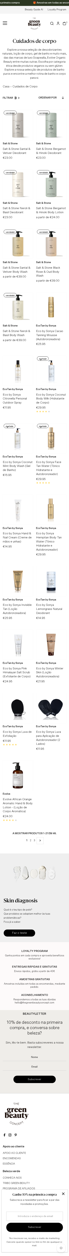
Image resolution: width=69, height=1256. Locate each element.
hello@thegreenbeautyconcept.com (34, 1003)
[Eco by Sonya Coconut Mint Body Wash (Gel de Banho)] (18, 438)
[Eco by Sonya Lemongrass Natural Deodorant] (51, 581)
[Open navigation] (5, 23)
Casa (6, 86)
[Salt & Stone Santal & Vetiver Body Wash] (18, 244)
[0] (64, 23)
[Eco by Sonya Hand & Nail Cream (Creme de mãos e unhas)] (18, 509)
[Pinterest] (16, 1135)
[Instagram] (10, 1135)
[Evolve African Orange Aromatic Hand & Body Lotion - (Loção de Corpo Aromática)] (18, 775)
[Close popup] (63, 1194)
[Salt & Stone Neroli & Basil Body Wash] (18, 307)
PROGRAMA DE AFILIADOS (19, 1188)
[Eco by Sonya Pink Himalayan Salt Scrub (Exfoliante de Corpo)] (18, 644)
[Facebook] (4, 1135)
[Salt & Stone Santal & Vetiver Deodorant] (18, 125)
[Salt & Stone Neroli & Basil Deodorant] (18, 184)
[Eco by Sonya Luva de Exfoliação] (18, 708)
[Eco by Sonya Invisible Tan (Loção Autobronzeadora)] (18, 581)
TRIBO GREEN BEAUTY (16, 1183)
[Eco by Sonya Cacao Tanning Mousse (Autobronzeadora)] (51, 307)
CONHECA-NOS (12, 1178)
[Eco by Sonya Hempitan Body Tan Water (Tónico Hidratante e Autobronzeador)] (51, 509)
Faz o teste (19, 932)
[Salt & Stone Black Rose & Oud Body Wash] (51, 244)
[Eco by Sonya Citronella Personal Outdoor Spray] (18, 370)
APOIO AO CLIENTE (14, 1153)
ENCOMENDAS (12, 1158)
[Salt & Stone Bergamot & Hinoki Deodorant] (51, 125)
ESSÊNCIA (9, 1164)
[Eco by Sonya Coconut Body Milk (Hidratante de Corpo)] (51, 370)
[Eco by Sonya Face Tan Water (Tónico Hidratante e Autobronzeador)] (51, 438)
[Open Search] (52, 23)
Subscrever (34, 1079)
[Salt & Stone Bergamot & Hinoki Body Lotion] (51, 184)
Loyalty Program (57, 9)
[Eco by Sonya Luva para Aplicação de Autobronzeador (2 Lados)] (51, 708)
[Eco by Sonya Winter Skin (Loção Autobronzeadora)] (51, 644)
